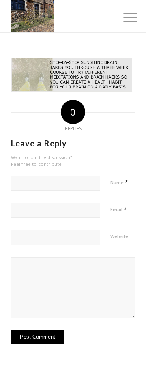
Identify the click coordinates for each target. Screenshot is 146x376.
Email (118, 209)
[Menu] (124, 17)
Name (119, 182)
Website (119, 236)
